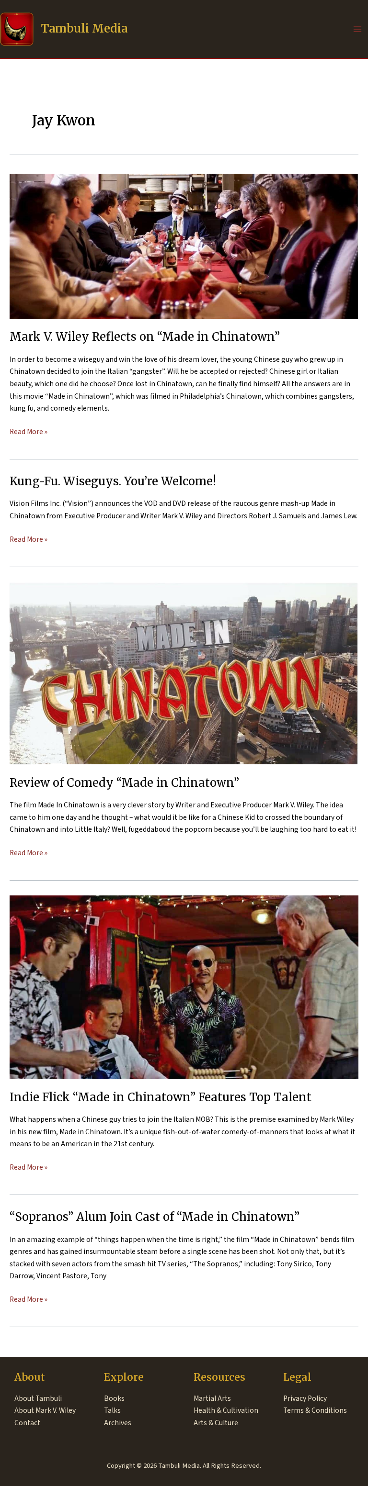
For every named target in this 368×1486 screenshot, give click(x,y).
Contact (27, 1423)
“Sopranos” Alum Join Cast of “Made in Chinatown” (154, 1217)
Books (114, 1398)
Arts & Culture (216, 1423)
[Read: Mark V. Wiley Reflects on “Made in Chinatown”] (184, 245)
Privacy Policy (305, 1398)
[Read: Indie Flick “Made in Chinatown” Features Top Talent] (184, 987)
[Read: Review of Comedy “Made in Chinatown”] (184, 672)
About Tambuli (38, 1398)
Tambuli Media (84, 28)
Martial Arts (212, 1398)
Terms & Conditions (315, 1410)
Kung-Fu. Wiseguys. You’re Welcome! (113, 481)
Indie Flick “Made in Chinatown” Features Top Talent (160, 1097)
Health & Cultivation (226, 1410)
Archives (117, 1423)
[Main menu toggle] (357, 29)
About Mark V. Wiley (45, 1410)
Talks (112, 1410)
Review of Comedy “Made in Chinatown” (124, 783)
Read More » (28, 432)
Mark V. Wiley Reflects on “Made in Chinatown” (145, 337)
